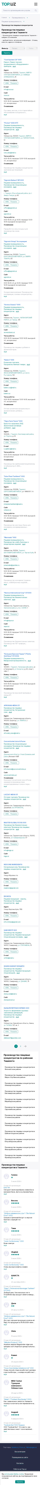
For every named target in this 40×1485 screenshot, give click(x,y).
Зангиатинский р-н (10, 608)
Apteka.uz (15, 1447)
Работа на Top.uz (20, 1469)
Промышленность (18, 18)
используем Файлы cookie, (14, 1474)
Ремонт (7, 62)
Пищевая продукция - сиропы (15, 899)
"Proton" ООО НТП (11, 123)
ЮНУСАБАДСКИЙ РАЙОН (13, 256)
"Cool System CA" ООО (12, 60)
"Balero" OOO (9, 360)
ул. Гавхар (13, 320)
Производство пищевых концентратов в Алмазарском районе (20, 1084)
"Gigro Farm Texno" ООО (13, 421)
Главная (4, 17)
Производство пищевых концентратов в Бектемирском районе (20, 1092)
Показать (13, 83)
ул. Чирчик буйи (28, 552)
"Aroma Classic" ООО (12, 305)
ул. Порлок (8, 436)
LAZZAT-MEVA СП (11, 794)
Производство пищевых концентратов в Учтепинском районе (20, 1116)
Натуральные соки (11, 867)
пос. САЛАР (22, 608)
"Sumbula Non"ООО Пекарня (14, 1425)
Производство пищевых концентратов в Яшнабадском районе (20, 1156)
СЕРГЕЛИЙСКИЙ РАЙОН (12, 491)
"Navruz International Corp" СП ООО (17, 593)
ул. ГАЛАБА (8, 1025)
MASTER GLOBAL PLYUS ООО (15, 822)
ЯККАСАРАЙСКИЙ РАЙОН (13, 373)
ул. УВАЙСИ (21, 720)
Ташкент (22, 72)
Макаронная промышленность (15, 661)
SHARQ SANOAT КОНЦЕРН (14, 966)
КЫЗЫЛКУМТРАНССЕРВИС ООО (16, 1008)
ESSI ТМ (7, 1188)
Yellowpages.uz (31, 1447)
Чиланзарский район (25, 667)
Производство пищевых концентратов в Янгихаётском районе (20, 1068)
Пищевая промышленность (12, 21)
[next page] (25, 1046)
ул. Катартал (18, 669)
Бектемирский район (26, 434)
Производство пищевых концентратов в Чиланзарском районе (20, 1124)
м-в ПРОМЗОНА (17, 807)
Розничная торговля (11, 362)
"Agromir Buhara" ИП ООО (14, 180)
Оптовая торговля (11, 797)
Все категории (20, 1451)
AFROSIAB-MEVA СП (12, 705)
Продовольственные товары (15, 364)
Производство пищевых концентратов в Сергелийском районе (20, 1108)
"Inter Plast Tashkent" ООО (14, 476)
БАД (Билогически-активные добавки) (13, 426)
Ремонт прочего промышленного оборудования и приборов (16, 64)
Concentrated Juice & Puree (14, 741)
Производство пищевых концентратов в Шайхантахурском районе (20, 1132)
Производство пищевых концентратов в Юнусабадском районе (20, 1140)
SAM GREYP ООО (10, 930)
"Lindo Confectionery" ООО (14, 1241)
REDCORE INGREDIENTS (13, 864)
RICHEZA (7, 896)
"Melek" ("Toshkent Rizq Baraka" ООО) (17, 1399)
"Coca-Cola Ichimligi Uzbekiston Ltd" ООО (19, 1368)
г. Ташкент (7, 193)
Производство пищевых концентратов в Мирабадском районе (20, 1100)
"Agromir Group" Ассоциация (15, 241)
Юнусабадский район (20, 193)
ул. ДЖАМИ (22, 981)
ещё (14, 66)
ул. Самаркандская (18, 838)
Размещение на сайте (20, 1457)
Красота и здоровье (12, 423)
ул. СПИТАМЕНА (23, 945)
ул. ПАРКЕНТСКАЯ (27, 138)
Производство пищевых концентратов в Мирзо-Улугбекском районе (20, 1076)
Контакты (20, 1463)
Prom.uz (22, 1447)
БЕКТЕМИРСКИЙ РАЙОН (12, 552)
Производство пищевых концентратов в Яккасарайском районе (20, 1148)
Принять (7, 53)
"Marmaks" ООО (10, 537)
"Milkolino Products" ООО (13, 1342)
